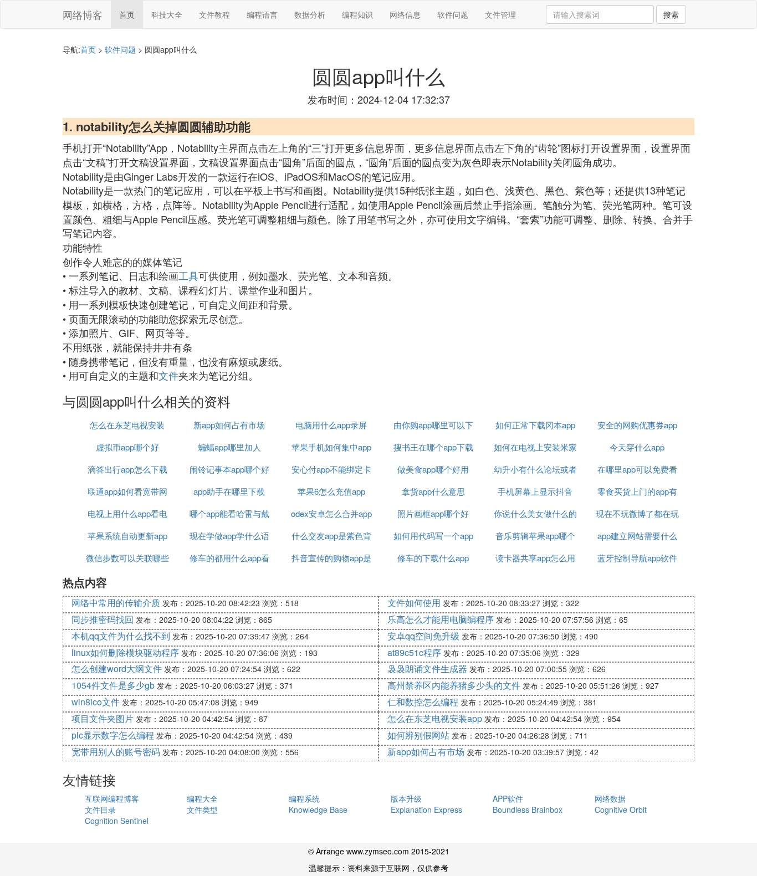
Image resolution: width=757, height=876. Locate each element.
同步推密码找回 (102, 619)
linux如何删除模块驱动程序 (125, 652)
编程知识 (357, 14)
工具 (188, 275)
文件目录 (100, 809)
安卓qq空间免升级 (423, 635)
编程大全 (202, 798)
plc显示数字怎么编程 (112, 735)
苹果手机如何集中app (331, 447)
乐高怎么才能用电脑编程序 (440, 619)
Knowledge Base (318, 809)
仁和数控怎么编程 (422, 701)
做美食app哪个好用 (433, 469)
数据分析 (309, 14)
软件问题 (452, 14)
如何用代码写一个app (433, 535)
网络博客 (83, 14)
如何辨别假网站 (418, 735)
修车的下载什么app (433, 557)
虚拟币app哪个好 (127, 447)
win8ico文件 (95, 701)
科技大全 (166, 14)
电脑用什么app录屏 (331, 425)
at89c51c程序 (414, 652)
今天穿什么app (637, 447)
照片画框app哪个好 (433, 513)
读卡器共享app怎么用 (535, 557)
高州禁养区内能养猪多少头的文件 (453, 685)
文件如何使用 (414, 602)
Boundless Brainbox (527, 809)
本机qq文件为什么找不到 (120, 635)
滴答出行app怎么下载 (127, 469)
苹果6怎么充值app (331, 491)
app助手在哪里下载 (229, 491)
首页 (127, 14)
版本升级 (406, 798)
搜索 (671, 14)
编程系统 (304, 798)
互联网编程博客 (112, 798)
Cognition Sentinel (117, 820)
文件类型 (202, 809)
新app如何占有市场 (229, 425)
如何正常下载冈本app (535, 425)
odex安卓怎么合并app (331, 513)
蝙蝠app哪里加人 (229, 447)
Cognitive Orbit (621, 809)
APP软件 (508, 798)
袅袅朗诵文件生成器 (427, 668)
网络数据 (610, 798)
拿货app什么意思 (433, 491)
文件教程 (214, 14)
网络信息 (405, 14)
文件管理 (500, 14)
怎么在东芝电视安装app (434, 718)
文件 (168, 375)
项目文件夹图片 (102, 718)
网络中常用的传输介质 (115, 602)
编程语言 (262, 14)
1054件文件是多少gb (113, 685)
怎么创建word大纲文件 (116, 668)
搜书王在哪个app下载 (433, 447)
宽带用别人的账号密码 (115, 751)
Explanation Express (426, 809)
